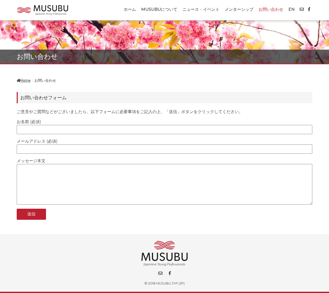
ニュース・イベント (201, 9)
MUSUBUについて (159, 9)
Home (26, 80)
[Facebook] (309, 9)
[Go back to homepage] (42, 10)
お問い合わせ (271, 9)
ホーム (130, 9)
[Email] (302, 9)
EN (291, 9)
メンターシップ (239, 9)
